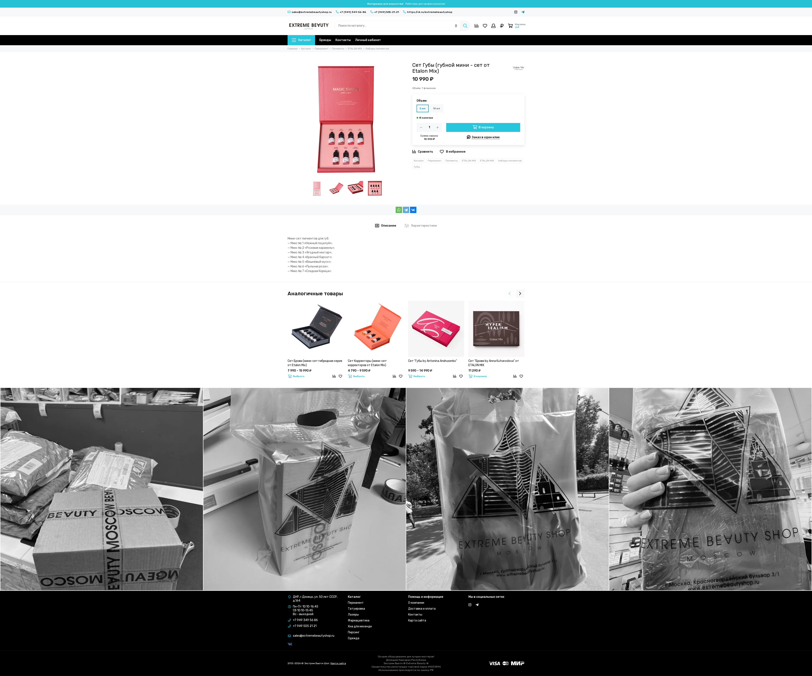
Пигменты (452, 160)
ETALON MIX (469, 160)
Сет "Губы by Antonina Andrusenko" (432, 361)
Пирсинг (353, 632)
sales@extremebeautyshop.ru (312, 12)
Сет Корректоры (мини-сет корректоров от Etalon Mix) (367, 363)
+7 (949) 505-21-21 (386, 12)
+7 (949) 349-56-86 (353, 12)
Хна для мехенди (360, 626)
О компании (416, 603)
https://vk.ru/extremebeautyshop (429, 12)
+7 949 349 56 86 (305, 620)
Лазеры (353, 614)
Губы (417, 166)
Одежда (353, 638)
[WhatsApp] (399, 210)
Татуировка (356, 608)
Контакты (343, 40)
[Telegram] (406, 210)
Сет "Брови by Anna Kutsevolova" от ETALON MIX (493, 363)
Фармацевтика (358, 620)
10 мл (436, 108)
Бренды (325, 40)
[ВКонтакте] (413, 210)
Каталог (304, 40)
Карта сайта (417, 620)
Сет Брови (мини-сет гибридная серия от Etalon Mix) (315, 363)
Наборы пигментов (510, 160)
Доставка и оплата (422, 608)
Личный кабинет (368, 40)
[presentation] (509, 293)
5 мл (422, 108)
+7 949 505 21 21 (305, 626)
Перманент (435, 160)
